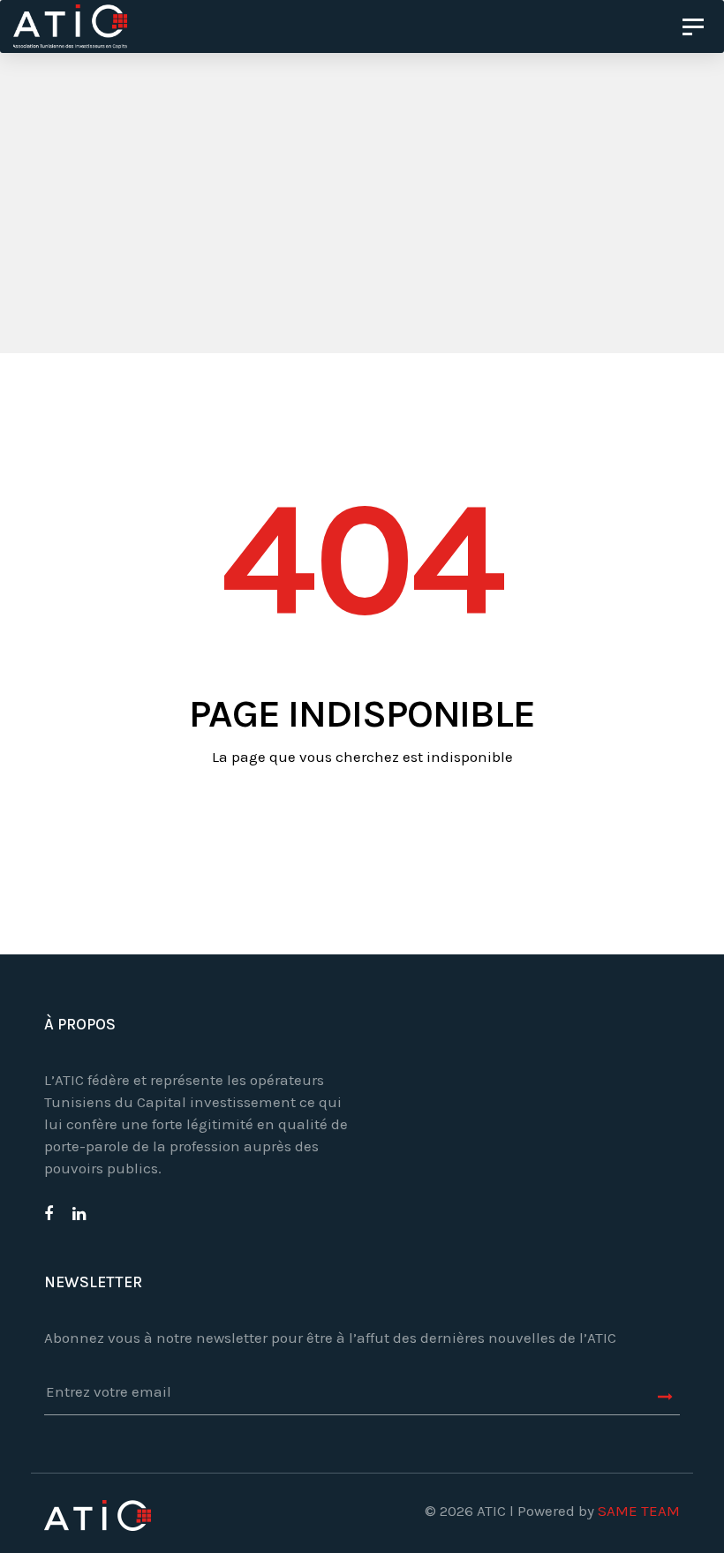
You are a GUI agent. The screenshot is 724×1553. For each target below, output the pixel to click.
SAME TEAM (639, 1510)
